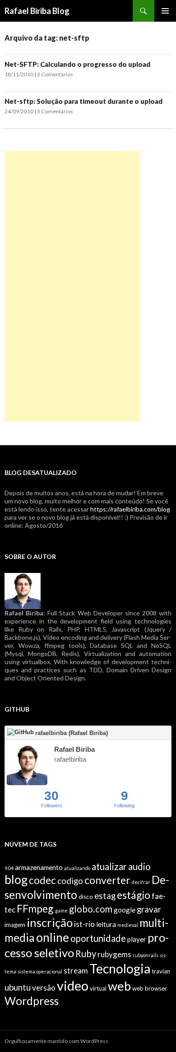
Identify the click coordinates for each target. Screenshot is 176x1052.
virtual (98, 988)
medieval (127, 925)
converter (107, 880)
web (119, 985)
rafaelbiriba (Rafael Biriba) (71, 733)
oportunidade (98, 938)
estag (105, 895)
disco (86, 896)
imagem (15, 924)
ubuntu (18, 987)
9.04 (9, 868)
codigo (70, 880)
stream (76, 970)
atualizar (109, 866)
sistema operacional (40, 971)
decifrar (141, 882)
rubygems (114, 954)
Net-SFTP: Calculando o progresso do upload (77, 64)
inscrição (50, 922)
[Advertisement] (72, 286)
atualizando (77, 868)
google (124, 910)
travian (161, 971)
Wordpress (32, 1000)
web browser (149, 988)
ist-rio (84, 924)
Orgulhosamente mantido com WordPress (56, 1041)
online (52, 937)
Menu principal (165, 11)
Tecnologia (119, 968)
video (72, 985)
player (136, 939)
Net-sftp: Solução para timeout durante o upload (83, 101)
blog (16, 879)
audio (139, 866)
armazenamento (39, 867)
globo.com (90, 908)
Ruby (85, 953)
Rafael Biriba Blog (37, 11)
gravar (149, 909)
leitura (106, 924)
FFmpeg (35, 908)
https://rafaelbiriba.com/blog (130, 509)
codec (42, 880)
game (61, 910)
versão (44, 987)
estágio (133, 895)
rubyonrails (145, 955)
